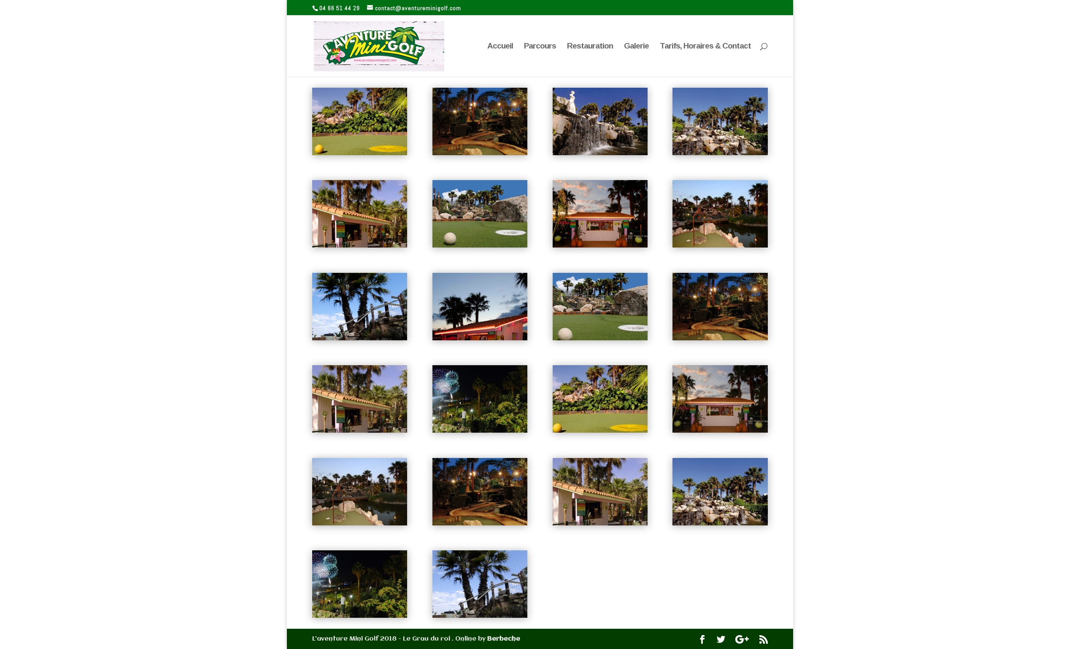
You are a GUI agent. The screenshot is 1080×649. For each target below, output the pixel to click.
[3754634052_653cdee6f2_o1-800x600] (600, 431)
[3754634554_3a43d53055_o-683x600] (479, 616)
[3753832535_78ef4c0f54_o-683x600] (600, 523)
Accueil (500, 46)
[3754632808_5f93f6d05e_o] (600, 153)
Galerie (636, 46)
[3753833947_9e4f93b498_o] (479, 245)
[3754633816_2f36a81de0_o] (719, 245)
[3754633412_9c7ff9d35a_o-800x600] (359, 616)
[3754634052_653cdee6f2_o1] (359, 153)
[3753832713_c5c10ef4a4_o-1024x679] (719, 431)
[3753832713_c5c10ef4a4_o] (600, 245)
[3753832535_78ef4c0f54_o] (359, 245)
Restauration (590, 46)
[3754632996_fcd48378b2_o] (719, 153)
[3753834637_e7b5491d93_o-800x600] (479, 523)
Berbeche (503, 639)
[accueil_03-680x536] (600, 338)
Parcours (540, 46)
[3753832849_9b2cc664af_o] (479, 338)
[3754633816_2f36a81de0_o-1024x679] (359, 523)
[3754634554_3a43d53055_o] (359, 338)
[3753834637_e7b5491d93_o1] (479, 153)
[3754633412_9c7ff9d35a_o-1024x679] (479, 431)
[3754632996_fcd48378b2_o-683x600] (719, 523)
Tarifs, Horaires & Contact (705, 46)
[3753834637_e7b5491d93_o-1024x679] (719, 338)
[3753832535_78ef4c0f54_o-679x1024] (359, 431)
